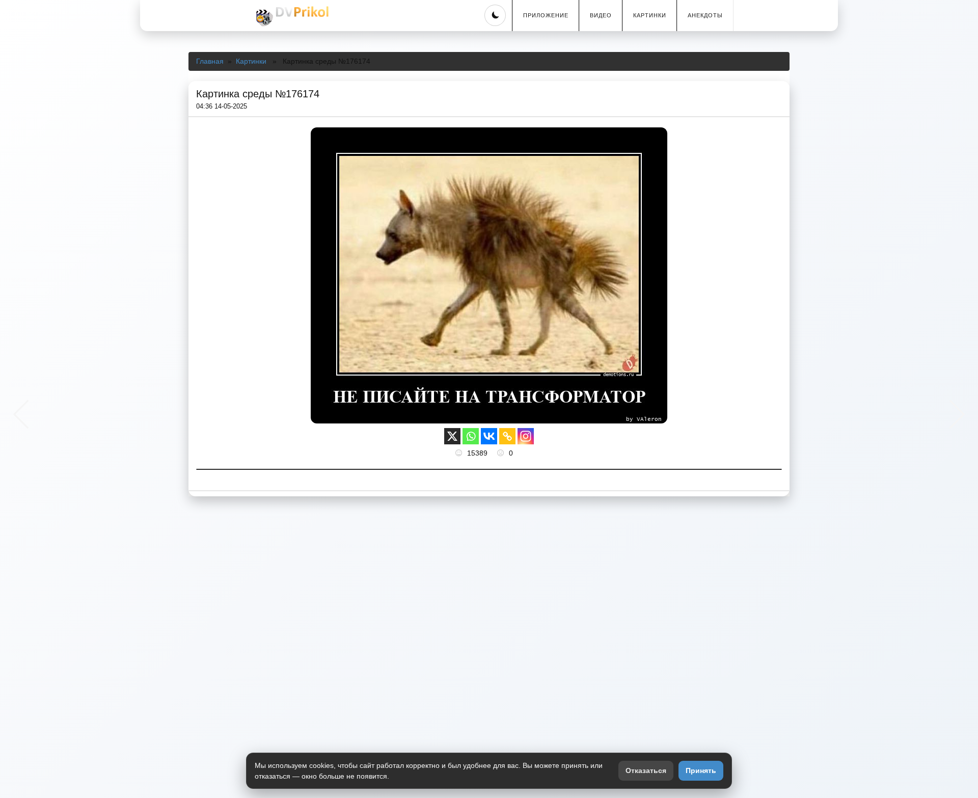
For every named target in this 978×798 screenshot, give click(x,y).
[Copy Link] (507, 436)
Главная (210, 61)
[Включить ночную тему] (495, 15)
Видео (601, 15)
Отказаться (646, 770)
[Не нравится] (501, 453)
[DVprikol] (291, 16)
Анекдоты (705, 15)
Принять (701, 770)
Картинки (649, 15)
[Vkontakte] (489, 436)
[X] (452, 436)
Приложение (545, 15)
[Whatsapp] (471, 436)
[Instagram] (526, 436)
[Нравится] (460, 453)
